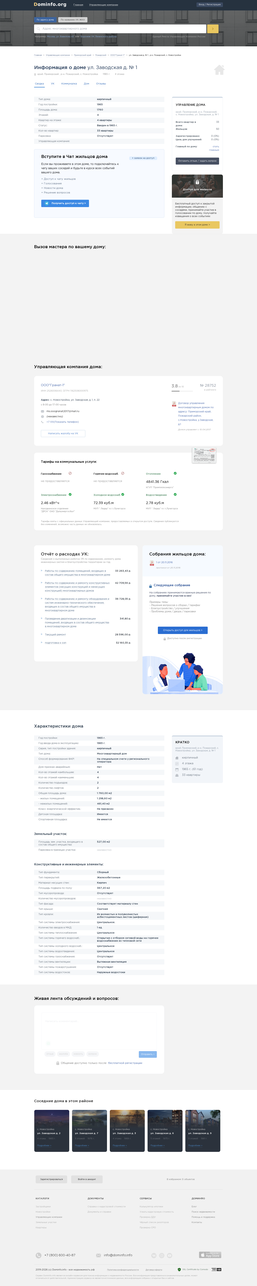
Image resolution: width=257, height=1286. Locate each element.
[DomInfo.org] (50, 4)
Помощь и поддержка (203, 1217)
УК (52, 84)
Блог (194, 1207)
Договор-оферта (154, 1270)
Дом (86, 84)
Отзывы (101, 84)
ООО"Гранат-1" (53, 385)
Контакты (197, 1222)
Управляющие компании (49, 1217)
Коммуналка (69, 84)
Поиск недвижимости (203, 1212)
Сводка (39, 84)
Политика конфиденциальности (123, 1270)
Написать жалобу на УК (63, 434)
